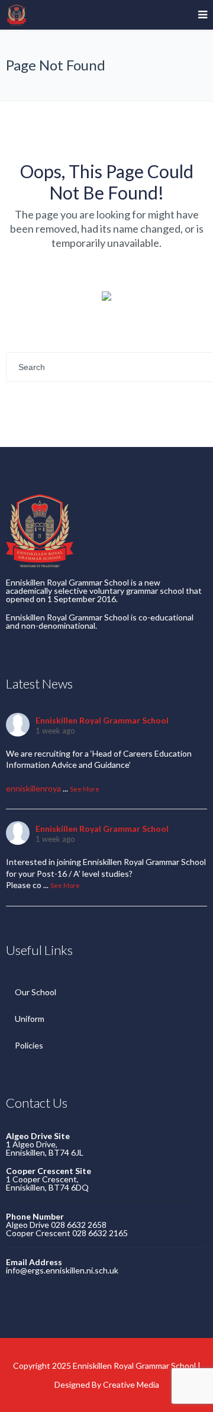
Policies (29, 1045)
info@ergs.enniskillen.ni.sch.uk (62, 1270)
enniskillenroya (33, 788)
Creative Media (131, 1384)
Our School (35, 992)
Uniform (29, 1019)
